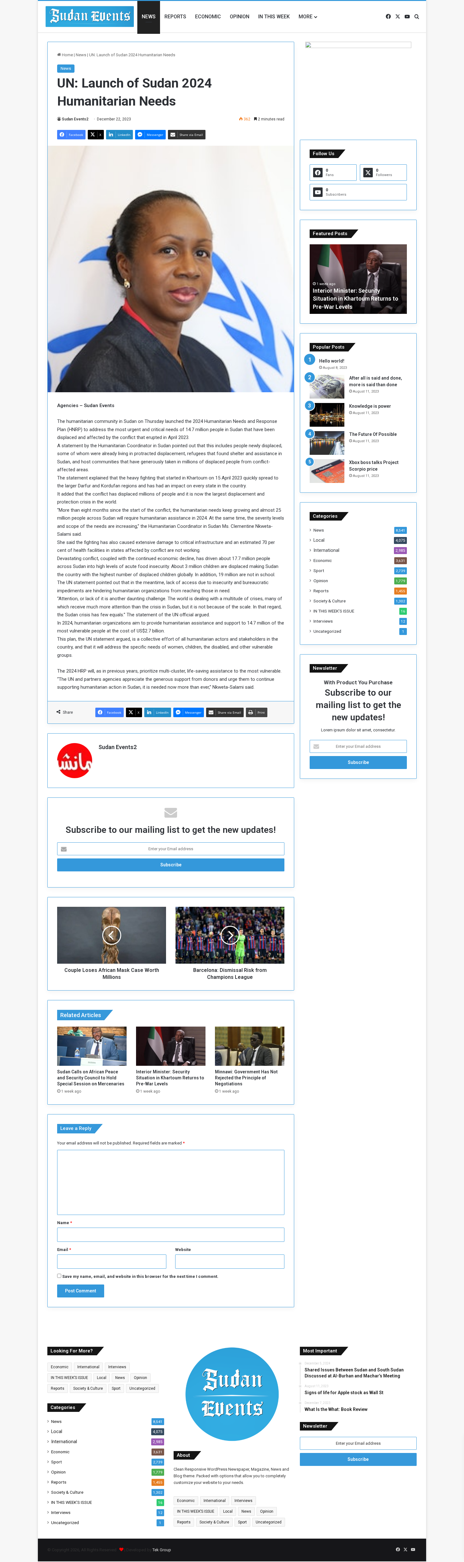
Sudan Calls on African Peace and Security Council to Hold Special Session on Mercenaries (90, 1077)
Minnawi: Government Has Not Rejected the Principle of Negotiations (246, 1077)
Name (64, 1222)
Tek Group (161, 1549)
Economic (208, 17)
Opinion (239, 17)
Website (183, 1249)
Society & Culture (329, 600)
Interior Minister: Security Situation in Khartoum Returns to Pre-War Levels (170, 1077)
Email (64, 1249)
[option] (358, 279)
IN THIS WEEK (274, 17)
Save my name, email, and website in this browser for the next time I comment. (140, 1276)
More (305, 17)
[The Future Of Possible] (327, 443)
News (149, 17)
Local (318, 540)
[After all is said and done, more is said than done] (327, 387)
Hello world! (331, 360)
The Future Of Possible (373, 434)
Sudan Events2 (75, 119)
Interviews (323, 621)
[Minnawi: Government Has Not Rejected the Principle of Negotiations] (249, 1046)
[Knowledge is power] (327, 415)
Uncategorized (327, 631)
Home (67, 54)
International (326, 550)
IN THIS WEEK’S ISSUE (333, 610)
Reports (175, 17)
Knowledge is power (370, 406)
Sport (318, 570)
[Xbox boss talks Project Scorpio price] (327, 471)
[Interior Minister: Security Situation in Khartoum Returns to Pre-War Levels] (170, 1046)
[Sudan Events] (90, 17)
